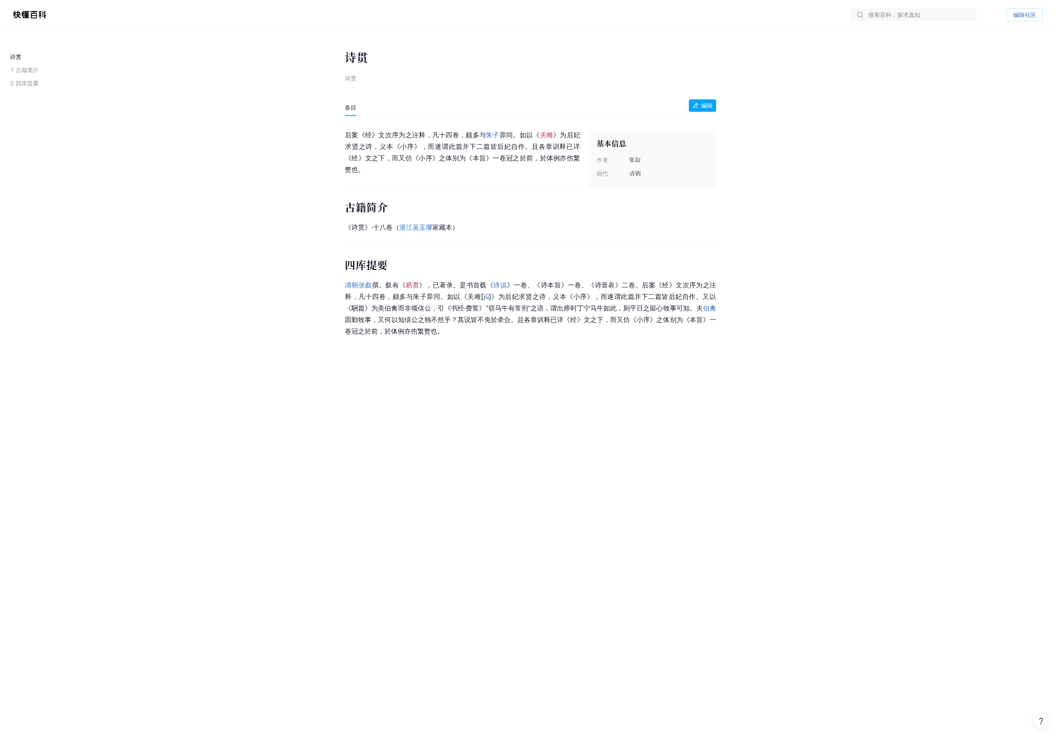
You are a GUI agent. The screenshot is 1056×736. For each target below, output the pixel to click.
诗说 (500, 285)
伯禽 (709, 308)
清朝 (351, 285)
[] (486, 296)
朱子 (493, 135)
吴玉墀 (422, 227)
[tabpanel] (530, 231)
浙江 (405, 227)
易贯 (412, 285)
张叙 (365, 285)
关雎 (547, 135)
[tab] (350, 107)
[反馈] (1041, 721)
